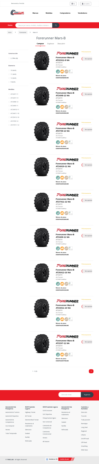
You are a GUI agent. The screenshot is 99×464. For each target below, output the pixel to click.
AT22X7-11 (61, 343)
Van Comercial (47, 422)
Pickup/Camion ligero (49, 418)
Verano (8, 430)
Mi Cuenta (86, 4)
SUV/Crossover (47, 410)
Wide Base (84, 450)
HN (74, 4)
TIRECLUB (10, 459)
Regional (84, 431)
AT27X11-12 (61, 202)
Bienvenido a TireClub (17, 3)
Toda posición (85, 420)
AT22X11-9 (61, 60)
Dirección (84, 412)
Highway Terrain (30, 412)
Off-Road (84, 442)
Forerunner (22, 32)
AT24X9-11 (61, 237)
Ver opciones (89, 59)
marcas (35, 13)
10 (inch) (13, 70)
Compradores (65, 13)
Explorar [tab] (50, 43)
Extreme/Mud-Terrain (32, 420)
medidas (49, 13)
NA (65, 58)
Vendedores (82, 13)
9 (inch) (13, 82)
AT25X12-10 (61, 272)
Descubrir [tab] (61, 43)
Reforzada (28, 441)
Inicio (10, 32)
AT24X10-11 (61, 166)
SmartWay (84, 446)
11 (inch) (13, 74)
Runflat (27, 437)
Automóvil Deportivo (12, 416)
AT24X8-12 (61, 95)
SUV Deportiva (47, 414)
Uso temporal (10, 426)
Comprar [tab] (40, 43)
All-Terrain (28, 416)
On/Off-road (85, 438)
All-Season (46, 441)
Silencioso (28, 430)
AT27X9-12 (61, 131)
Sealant (27, 433)
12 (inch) (13, 78)
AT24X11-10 (61, 308)
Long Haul (84, 427)
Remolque (84, 423)
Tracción (84, 416)
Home (8, 25)
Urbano (83, 435)
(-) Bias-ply (14, 58)
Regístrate (87, 395)
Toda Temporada (11, 433)
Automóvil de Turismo (12, 412)
